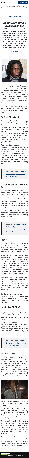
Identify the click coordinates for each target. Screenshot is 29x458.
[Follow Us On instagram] (6, 2)
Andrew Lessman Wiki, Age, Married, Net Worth (16, 343)
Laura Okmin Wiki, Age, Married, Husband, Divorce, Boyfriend (16, 228)
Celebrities (17, 16)
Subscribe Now (23, 2)
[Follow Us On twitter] (4, 2)
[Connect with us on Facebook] (2, 2)
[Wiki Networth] (15, 6)
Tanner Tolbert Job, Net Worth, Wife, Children (16, 174)
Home (10, 16)
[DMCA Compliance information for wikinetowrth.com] (14, 454)
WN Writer (15, 51)
